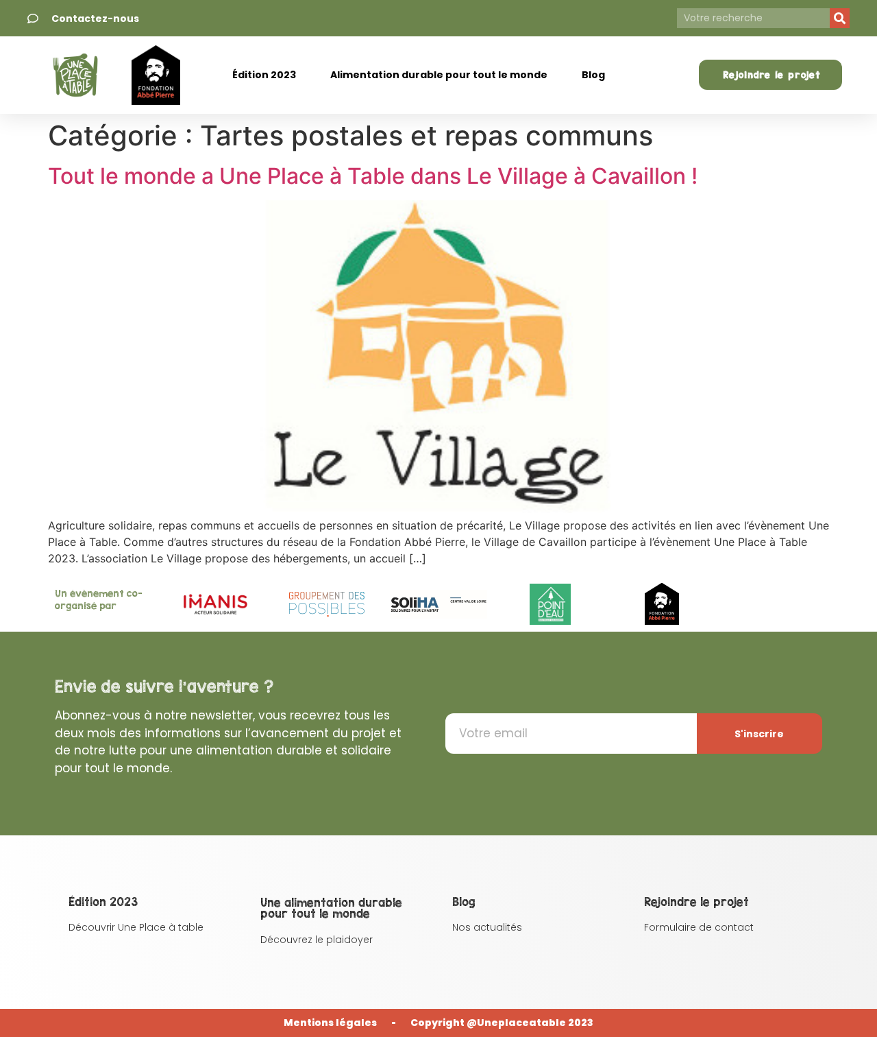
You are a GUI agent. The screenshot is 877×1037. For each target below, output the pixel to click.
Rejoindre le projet (696, 902)
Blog (593, 75)
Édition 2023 (264, 75)
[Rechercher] (840, 18)
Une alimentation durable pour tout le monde (331, 908)
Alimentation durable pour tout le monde (438, 75)
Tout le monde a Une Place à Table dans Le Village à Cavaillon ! (372, 176)
